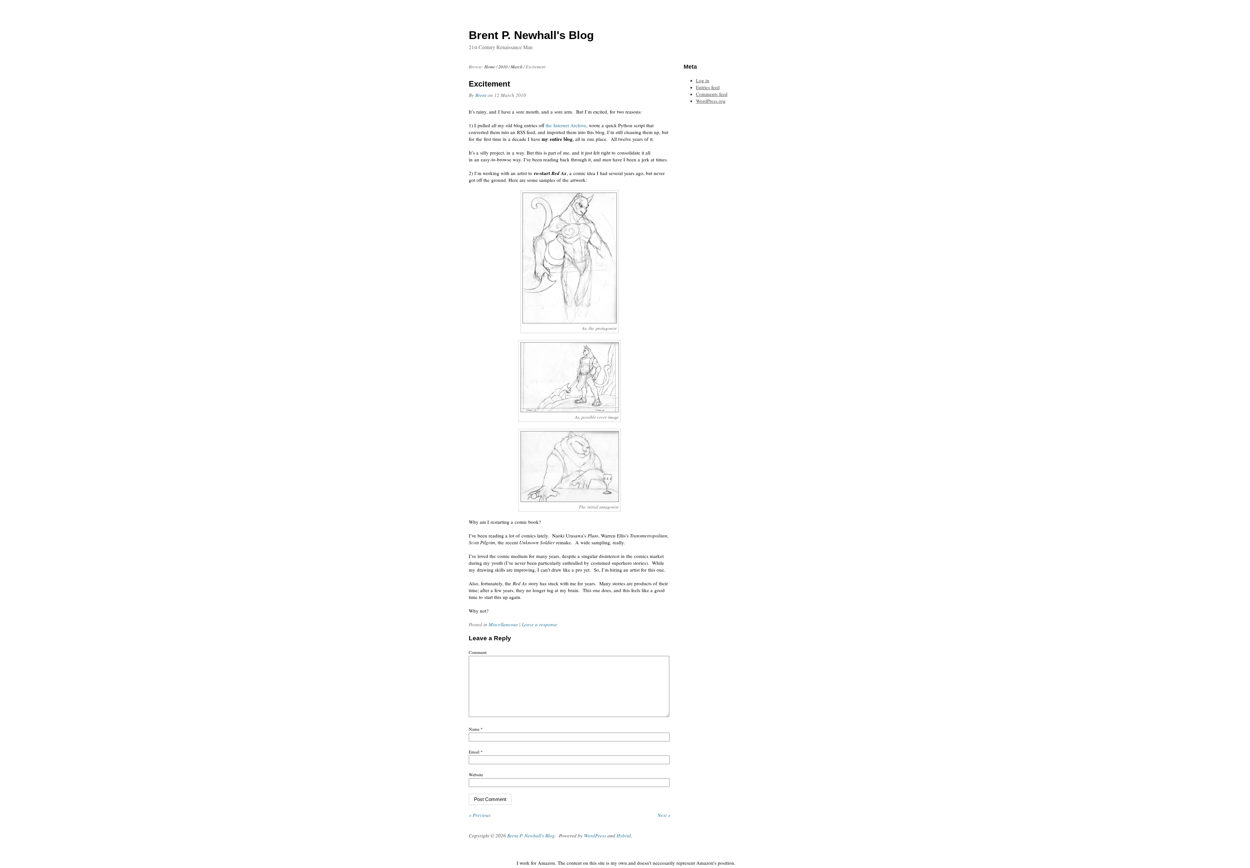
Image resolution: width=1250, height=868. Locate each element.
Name (476, 729)
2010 (502, 67)
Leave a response (539, 624)
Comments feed (712, 94)
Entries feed (708, 87)
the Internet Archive (566, 125)
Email (476, 752)
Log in (702, 80)
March (516, 67)
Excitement (489, 83)
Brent (480, 95)
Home (489, 67)
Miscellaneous (503, 624)
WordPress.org (711, 101)
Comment (478, 652)
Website (476, 775)
